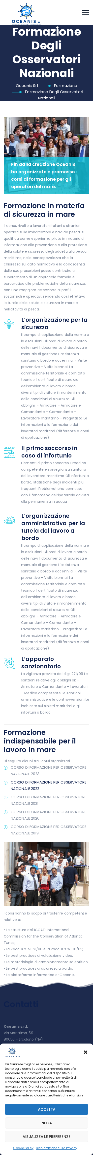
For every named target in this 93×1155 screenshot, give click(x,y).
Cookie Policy (23, 1148)
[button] (85, 1052)
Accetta (46, 1109)
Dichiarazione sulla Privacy (56, 1148)
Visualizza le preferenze (46, 1136)
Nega (46, 1123)
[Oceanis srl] (27, 13)
